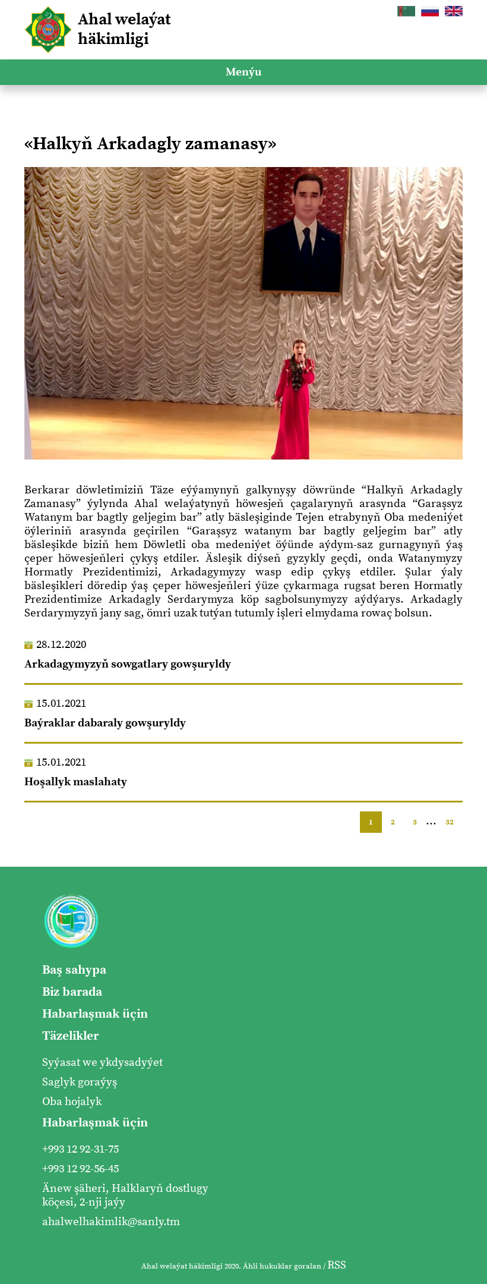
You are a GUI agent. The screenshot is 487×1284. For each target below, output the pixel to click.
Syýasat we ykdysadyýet (102, 1062)
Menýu (243, 72)
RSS (336, 1265)
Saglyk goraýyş (79, 1082)
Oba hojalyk (72, 1102)
